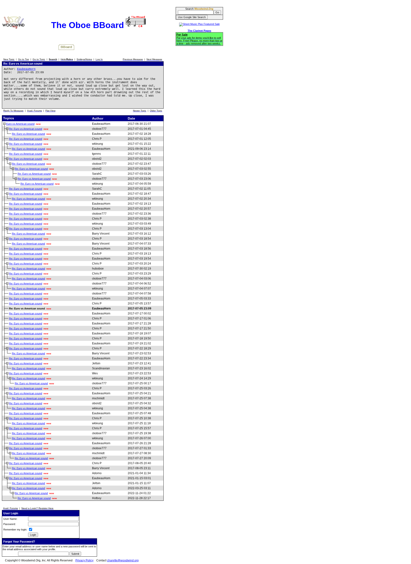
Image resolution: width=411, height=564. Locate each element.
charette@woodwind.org (123, 560)
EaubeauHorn (26, 69)
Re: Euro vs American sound (25, 128)
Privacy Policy (84, 560)
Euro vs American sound (20, 123)
